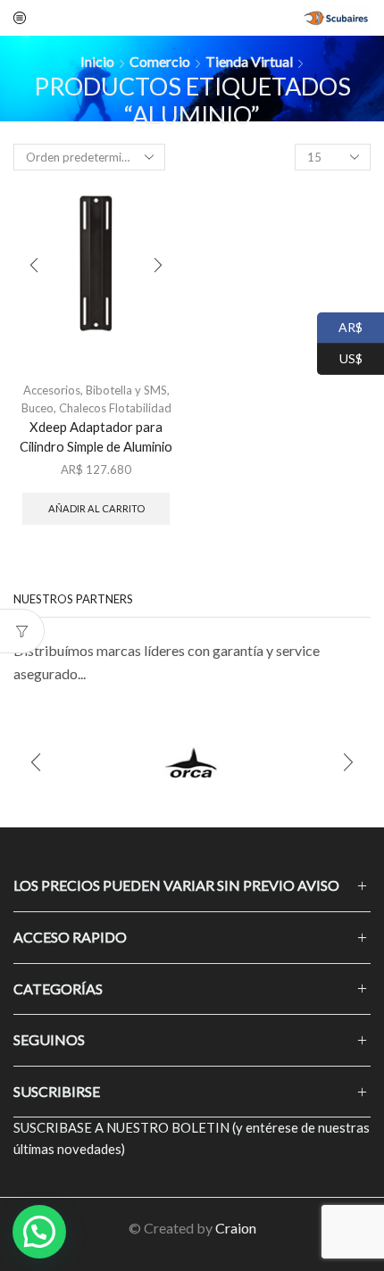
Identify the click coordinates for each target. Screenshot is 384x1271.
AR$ (340, 325)
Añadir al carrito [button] (96, 508)
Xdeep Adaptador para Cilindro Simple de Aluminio (96, 436)
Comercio (159, 61)
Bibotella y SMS (126, 390)
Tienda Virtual (249, 61)
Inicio (97, 61)
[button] (35, 762)
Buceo (37, 408)
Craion (235, 1227)
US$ (340, 356)
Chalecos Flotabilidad (115, 408)
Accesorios (51, 390)
